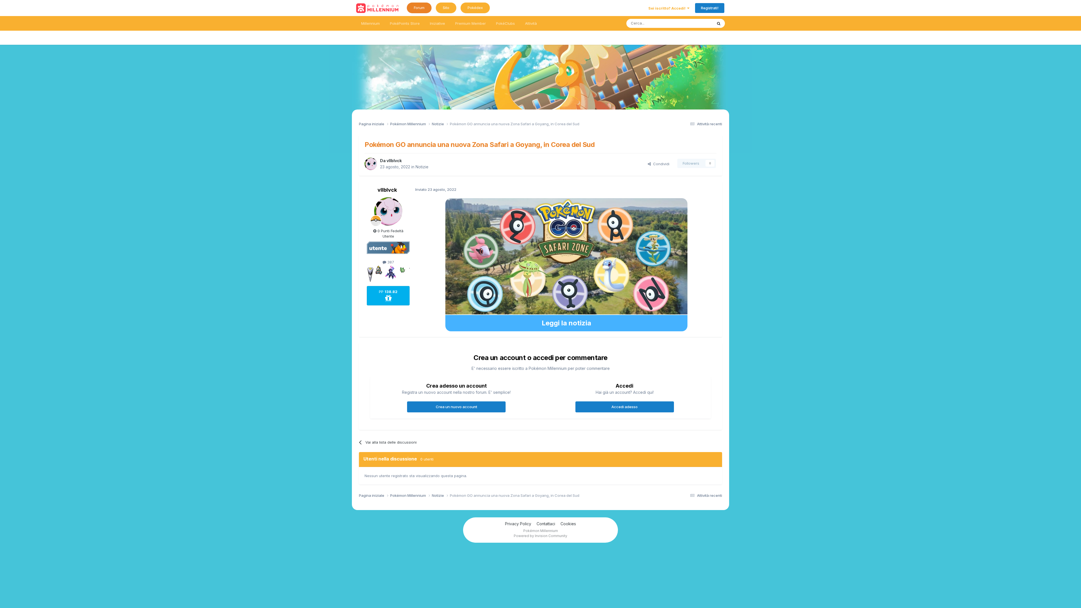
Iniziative (437, 23)
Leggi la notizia (566, 323)
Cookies (568, 523)
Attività (531, 23)
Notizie (422, 166)
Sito (446, 7)
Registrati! (709, 8)
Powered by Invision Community (540, 536)
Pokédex (475, 7)
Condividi (660, 164)
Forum (419, 7)
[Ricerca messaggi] (719, 23)
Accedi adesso (624, 406)
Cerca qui (697, 23)
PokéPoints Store (405, 23)
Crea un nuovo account (456, 406)
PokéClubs (505, 23)
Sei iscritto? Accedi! (667, 8)
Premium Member (470, 23)
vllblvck (394, 160)
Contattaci (546, 523)
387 (390, 262)
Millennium (370, 23)
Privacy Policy (518, 523)
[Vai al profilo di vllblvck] (371, 164)
